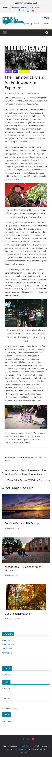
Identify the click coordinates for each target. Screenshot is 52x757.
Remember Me (11, 708)
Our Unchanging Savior (18, 613)
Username (6, 688)
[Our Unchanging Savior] (26, 586)
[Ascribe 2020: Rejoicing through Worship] (26, 539)
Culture (8, 71)
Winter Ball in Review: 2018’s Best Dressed (27, 480)
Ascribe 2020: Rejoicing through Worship (23, 568)
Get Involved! (7, 648)
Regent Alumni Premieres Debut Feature (26, 7)
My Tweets (6, 674)
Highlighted (24, 71)
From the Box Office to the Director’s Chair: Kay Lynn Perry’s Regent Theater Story (26, 472)
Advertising (7, 653)
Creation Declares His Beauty (22, 523)
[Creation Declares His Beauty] (26, 495)
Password (6, 698)
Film (15, 71)
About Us (6, 640)
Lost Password (8, 721)
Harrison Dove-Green (31, 93)
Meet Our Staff (8, 644)
